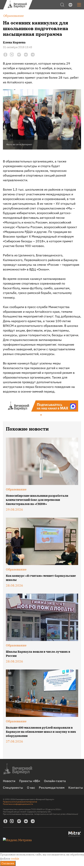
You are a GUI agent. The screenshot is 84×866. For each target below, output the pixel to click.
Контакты (75, 787)
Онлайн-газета (55, 781)
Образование (16, 489)
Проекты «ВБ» (29, 781)
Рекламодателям (51, 787)
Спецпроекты (13, 787)
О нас (31, 787)
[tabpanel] (42, 406)
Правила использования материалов (20, 801)
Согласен (8, 863)
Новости (9, 781)
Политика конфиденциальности (18, 804)
